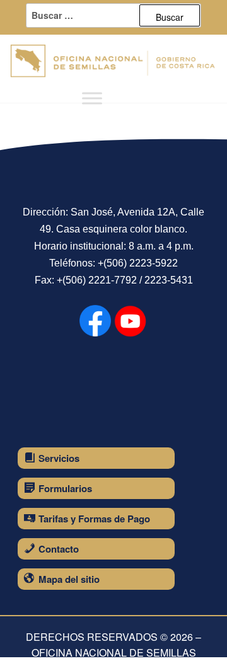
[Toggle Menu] (92, 99)
